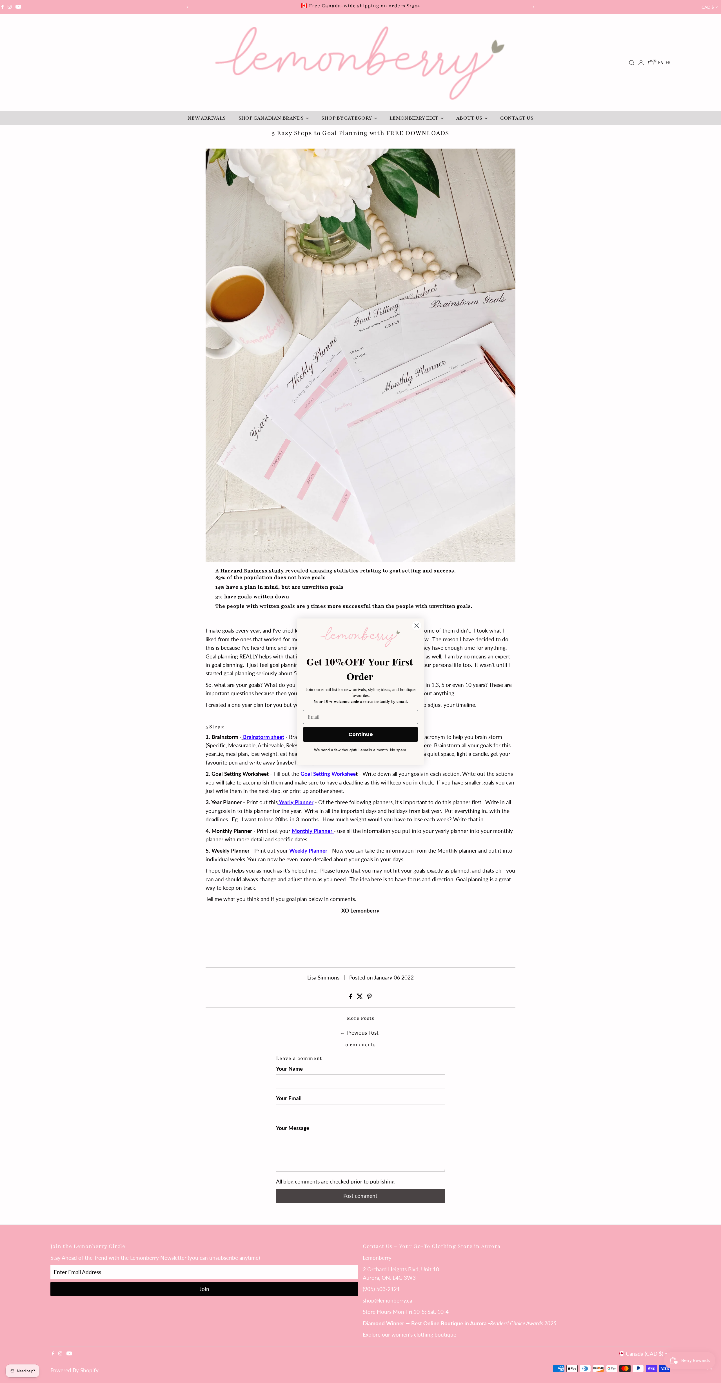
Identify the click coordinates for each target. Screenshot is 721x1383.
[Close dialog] (417, 626)
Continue (360, 734)
